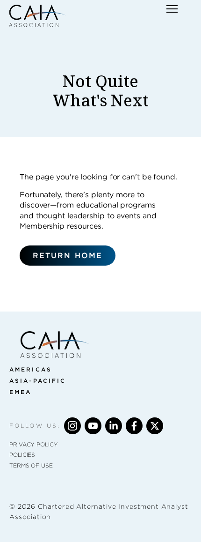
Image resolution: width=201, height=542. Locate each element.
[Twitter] (154, 425)
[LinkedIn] (113, 425)
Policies (22, 454)
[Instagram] (72, 425)
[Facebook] (134, 425)
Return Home (67, 255)
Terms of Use (31, 465)
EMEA (20, 391)
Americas (30, 369)
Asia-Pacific (37, 380)
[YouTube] (93, 425)
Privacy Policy (33, 444)
